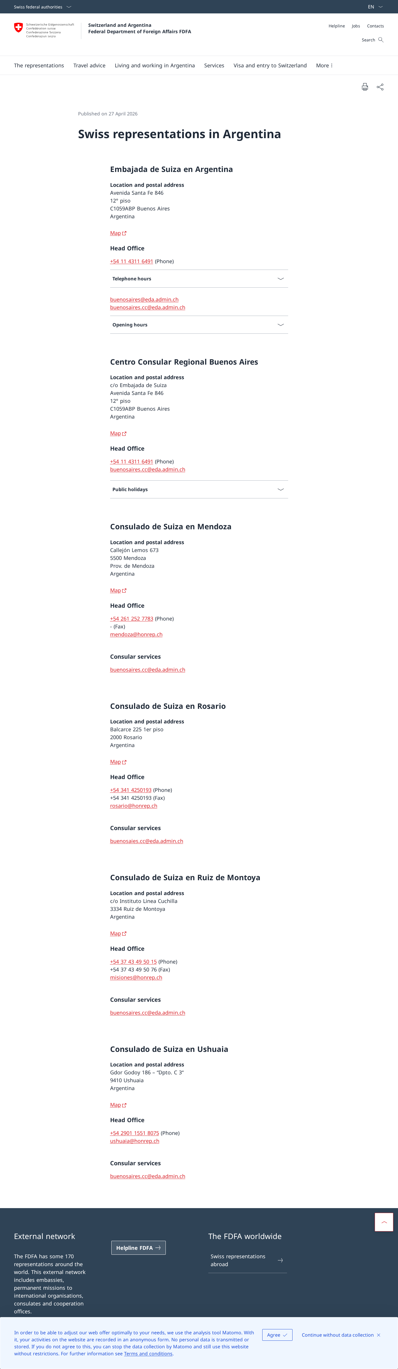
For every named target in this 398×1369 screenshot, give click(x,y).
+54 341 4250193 (131, 789)
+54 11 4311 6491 (131, 261)
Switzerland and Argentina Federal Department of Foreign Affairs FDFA (139, 28)
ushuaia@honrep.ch (134, 1140)
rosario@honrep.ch (133, 805)
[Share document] (380, 87)
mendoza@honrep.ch (136, 634)
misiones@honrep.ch (136, 977)
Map (115, 232)
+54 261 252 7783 (131, 618)
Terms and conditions (148, 1353)
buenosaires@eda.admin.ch (144, 299)
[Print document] (364, 87)
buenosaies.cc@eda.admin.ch (146, 840)
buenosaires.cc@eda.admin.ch (147, 307)
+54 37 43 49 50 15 (133, 961)
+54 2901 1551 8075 (134, 1132)
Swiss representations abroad (238, 1260)
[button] (39, 65)
